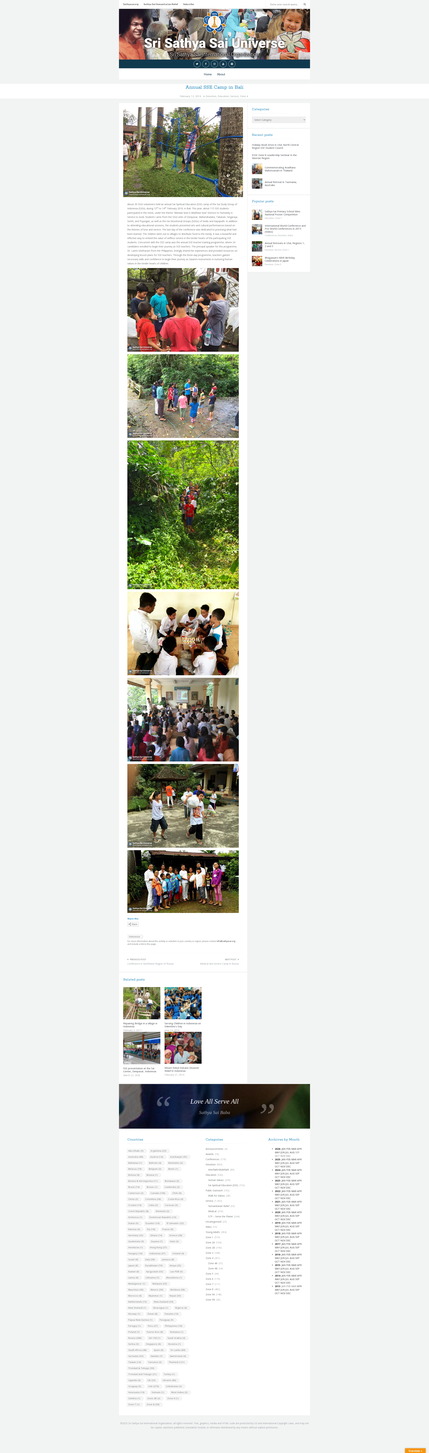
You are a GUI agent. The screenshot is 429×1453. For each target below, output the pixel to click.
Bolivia (133, 1175)
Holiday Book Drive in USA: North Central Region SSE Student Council (275, 146)
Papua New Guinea (140, 1319)
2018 (277, 1233)
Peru (153, 1326)
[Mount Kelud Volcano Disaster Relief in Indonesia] (191, 1048)
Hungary (135, 1253)
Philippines (173, 1326)
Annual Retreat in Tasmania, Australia (281, 183)
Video (290, 235)
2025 (277, 1159)
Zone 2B (153, 1398)
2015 (277, 1265)
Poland (134, 1332)
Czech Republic (138, 1211)
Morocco (135, 1295)
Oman (152, 1313)
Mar (293, 1148)
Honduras (135, 1247)
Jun (283, 1152)
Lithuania (152, 1277)
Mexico (157, 1289)
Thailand (177, 1362)
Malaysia (159, 1283)
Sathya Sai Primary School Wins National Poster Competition (282, 213)
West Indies (179, 1392)
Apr (299, 1148)
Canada (158, 1193)
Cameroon (135, 1193)
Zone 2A (210, 1242)
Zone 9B (210, 1299)
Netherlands (137, 1301)
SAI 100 (154, 1338)
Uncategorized (213, 1221)
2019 (277, 1222)
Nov (282, 1166)
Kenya (175, 1265)
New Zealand (163, 1301)
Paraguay (166, 1319)
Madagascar (136, 1283)
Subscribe (188, 4)
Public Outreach (214, 1190)
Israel (133, 1259)
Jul (287, 1152)
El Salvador (175, 1223)
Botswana (172, 1181)
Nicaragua (160, 1307)
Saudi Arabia (176, 1338)
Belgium (155, 1169)
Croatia (134, 1205)
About (221, 74)
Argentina (158, 1150)
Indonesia (134, 936)
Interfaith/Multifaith (218, 1169)
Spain (158, 1350)
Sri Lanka (178, 1350)
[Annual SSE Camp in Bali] (183, 152)
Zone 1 (278, 218)
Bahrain (155, 1162)
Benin (173, 1169)
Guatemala (136, 1241)
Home (208, 74)
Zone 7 (134, 1404)
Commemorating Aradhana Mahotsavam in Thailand (280, 169)
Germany (135, 1235)
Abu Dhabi (135, 1150)
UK (152, 1380)
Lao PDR (176, 1271)
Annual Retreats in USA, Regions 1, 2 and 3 (285, 244)
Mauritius (135, 1289)
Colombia (153, 1199)
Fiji (151, 1229)
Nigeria (181, 1307)
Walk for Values (216, 1195)
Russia (135, 1338)
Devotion (211, 96)
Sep (297, 1163)
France (167, 1229)
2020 (277, 1212)
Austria (156, 1156)
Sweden (157, 1356)
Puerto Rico (155, 1332)
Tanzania (155, 1362)
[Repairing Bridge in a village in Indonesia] (149, 1003)
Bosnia (152, 1175)
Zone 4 (244, 96)
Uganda (134, 1380)
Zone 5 (277, 264)
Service (234, 96)
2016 (277, 1254)
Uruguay (134, 1386)
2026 (277, 1148)
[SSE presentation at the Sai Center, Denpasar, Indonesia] (149, 1048)
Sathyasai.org (130, 4)
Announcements (214, 1148)
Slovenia (174, 1344)
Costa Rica (175, 1199)
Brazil (134, 1187)
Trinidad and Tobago (142, 1374)
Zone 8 (153, 1404)
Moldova (177, 1289)
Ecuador (153, 1223)
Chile (176, 1193)
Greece (175, 1235)
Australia (135, 1156)
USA (153, 1386)
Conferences (271, 235)
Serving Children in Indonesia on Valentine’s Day (183, 1025)
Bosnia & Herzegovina (143, 1181)
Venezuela (136, 1392)
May (277, 1152)
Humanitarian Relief (218, 1206)
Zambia (134, 1398)
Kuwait (133, 1271)
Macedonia (174, 1277)
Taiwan (134, 1362)
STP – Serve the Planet (220, 1216)
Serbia (133, 1344)
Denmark (162, 1211)
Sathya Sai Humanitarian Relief (161, 4)
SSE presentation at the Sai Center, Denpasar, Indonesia (139, 1070)
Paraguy (134, 1326)
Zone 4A (212, 1263)
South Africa (137, 1350)
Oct (277, 1166)
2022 (277, 1191)
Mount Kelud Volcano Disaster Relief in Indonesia (182, 1069)
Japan (133, 1265)
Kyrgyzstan (154, 1271)
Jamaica (168, 1259)
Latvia (133, 1277)
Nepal (175, 1295)
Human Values (216, 1180)
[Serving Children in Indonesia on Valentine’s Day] (191, 1003)
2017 (277, 1244)
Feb (288, 1148)
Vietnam (158, 1392)
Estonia (134, 1229)
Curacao (171, 1205)
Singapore (153, 1344)
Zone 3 (209, 1252)
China (133, 1199)
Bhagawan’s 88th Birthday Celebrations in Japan (280, 259)
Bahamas (135, 1162)
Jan (284, 1148)
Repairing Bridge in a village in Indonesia (140, 1025)
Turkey (169, 1374)
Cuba (153, 1205)
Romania (176, 1332)
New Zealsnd (137, 1307)
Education (223, 96)
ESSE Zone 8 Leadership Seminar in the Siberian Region (274, 156)
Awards (210, 1154)
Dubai (133, 1223)
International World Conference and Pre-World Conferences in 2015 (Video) (285, 228)
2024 (277, 1170)
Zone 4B (213, 1268)
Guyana (157, 1241)
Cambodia (172, 1187)
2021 (277, 1201)
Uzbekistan (174, 1386)
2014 (277, 1275)
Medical (212, 1211)
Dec (288, 1166)
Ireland (178, 1253)
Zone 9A (210, 1294)
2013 (277, 1286)
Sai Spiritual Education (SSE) (223, 1185)
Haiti (174, 1241)
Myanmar (155, 1295)
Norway (134, 1313)
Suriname (135, 1356)
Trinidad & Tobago (141, 1368)
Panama (171, 1313)
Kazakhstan (154, 1265)
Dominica (135, 1217)
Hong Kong (158, 1247)
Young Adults (213, 1232)
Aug (292, 1152)
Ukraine (169, 1380)
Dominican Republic (162, 1217)
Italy (150, 1259)
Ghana (156, 1235)
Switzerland (178, 1356)
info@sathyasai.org (226, 941)
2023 (277, 1180)
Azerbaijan (178, 1156)
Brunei (152, 1187)
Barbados (175, 1162)
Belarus (135, 1169)
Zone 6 (173, 1398)
